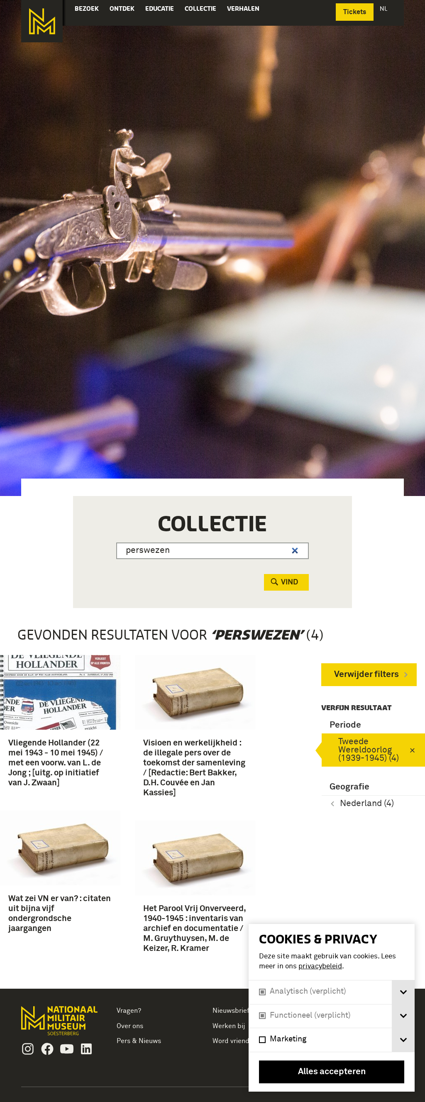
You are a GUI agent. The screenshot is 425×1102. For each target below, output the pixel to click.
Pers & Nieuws (139, 1041)
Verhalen (243, 8)
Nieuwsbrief (230, 1010)
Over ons (130, 1026)
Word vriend (230, 1041)
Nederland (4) (367, 803)
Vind (289, 582)
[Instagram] (27, 1049)
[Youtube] (66, 1049)
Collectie (200, 8)
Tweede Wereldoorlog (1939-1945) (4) (368, 750)
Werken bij (228, 1026)
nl (384, 8)
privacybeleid (320, 966)
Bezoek (87, 8)
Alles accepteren (332, 1072)
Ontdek (122, 8)
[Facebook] (47, 1049)
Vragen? (129, 1010)
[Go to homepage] (60, 1024)
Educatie (159, 8)
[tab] (403, 992)
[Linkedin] (86, 1049)
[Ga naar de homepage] (42, 21)
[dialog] (332, 1008)
